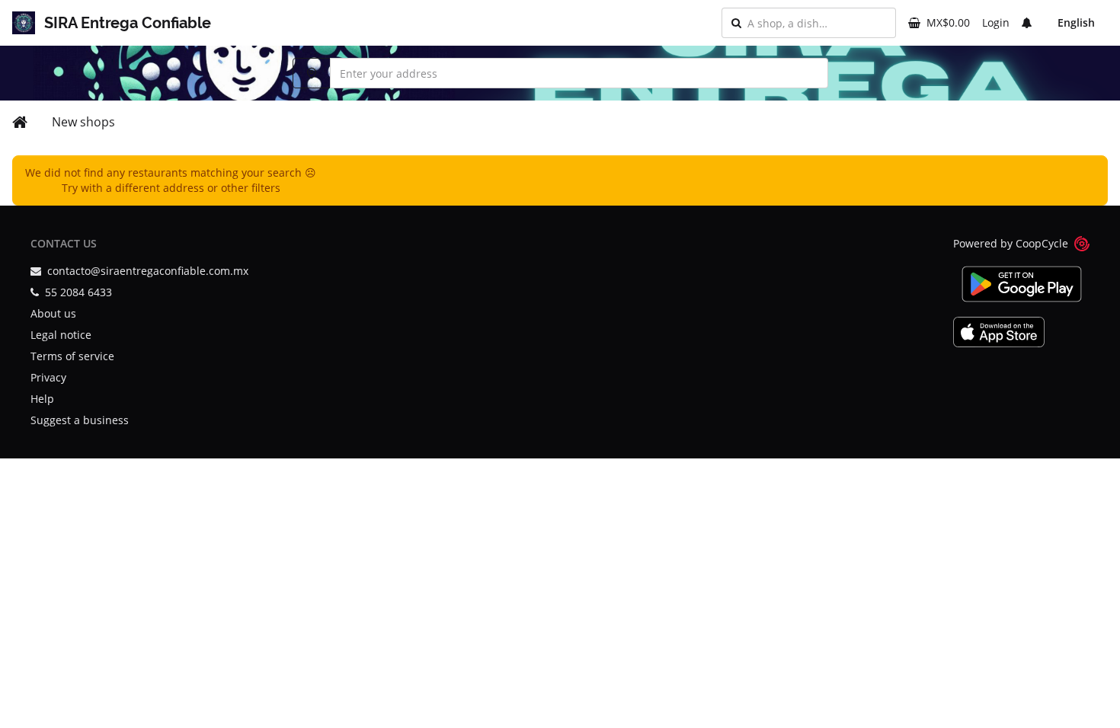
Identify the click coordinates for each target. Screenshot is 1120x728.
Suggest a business (79, 420)
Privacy (48, 377)
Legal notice (60, 334)
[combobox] (816, 22)
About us (53, 313)
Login (996, 22)
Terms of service (72, 356)
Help (42, 398)
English (1076, 22)
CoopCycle (1042, 243)
